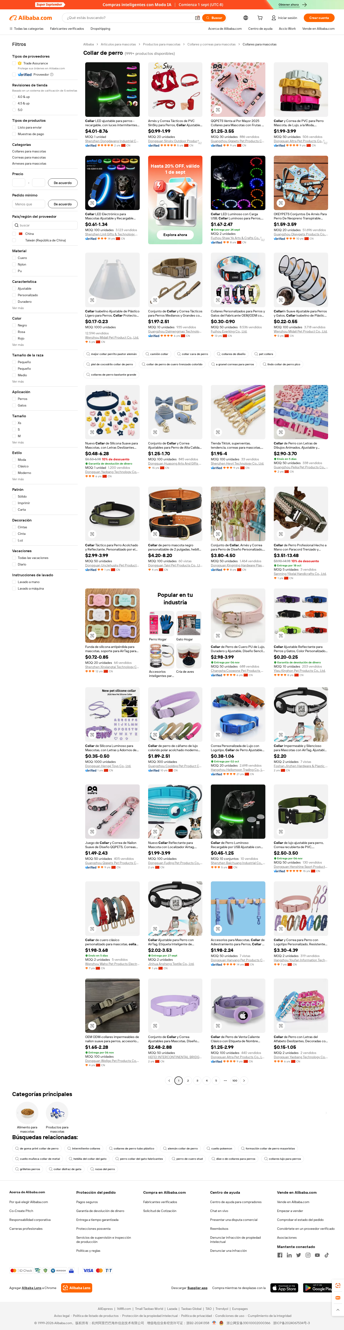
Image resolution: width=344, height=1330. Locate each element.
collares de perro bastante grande (113, 374)
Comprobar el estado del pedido (300, 1220)
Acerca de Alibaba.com (27, 1192)
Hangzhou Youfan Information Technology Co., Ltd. (301, 960)
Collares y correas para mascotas (211, 44)
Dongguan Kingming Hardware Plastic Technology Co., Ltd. (238, 565)
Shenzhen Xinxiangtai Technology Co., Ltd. (112, 667)
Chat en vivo (219, 1211)
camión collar (159, 354)
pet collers (266, 354)
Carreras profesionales (26, 1228)
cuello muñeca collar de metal (40, 1158)
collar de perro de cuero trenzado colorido (174, 364)
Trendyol (222, 1309)
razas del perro (105, 1169)
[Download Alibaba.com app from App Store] (284, 1288)
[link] (338, 1285)
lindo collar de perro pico (283, 364)
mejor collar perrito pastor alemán (114, 354)
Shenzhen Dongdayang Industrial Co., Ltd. (112, 141)
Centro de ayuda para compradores (236, 1202)
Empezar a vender (290, 1211)
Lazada (172, 1309)
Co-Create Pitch (21, 1211)
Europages (240, 1309)
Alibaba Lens (31, 1288)
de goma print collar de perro (39, 1148)
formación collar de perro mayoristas (270, 1148)
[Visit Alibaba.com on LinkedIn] (289, 1255)
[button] (197, 18)
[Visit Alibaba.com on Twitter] (298, 1255)
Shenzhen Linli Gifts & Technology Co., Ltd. (112, 234)
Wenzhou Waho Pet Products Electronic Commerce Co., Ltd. (112, 964)
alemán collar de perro (183, 1148)
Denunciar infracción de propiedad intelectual (235, 1240)
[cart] (260, 18)
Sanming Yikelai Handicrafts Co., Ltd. (300, 574)
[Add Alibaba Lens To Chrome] (76, 1288)
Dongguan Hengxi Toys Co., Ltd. (108, 766)
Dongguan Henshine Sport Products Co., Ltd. (301, 866)
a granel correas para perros (235, 364)
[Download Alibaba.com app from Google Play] (319, 1288)
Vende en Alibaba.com (293, 1202)
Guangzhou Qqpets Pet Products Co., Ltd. (238, 141)
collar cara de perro (195, 354)
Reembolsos (219, 1228)
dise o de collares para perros (235, 1158)
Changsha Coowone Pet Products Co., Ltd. (238, 670)
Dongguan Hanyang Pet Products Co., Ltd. (238, 960)
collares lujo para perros (285, 1158)
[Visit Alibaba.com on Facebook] (280, 1255)
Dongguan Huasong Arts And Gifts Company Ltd (175, 463)
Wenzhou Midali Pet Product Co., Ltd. (112, 337)
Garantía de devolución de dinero (100, 1211)
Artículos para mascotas (118, 44)
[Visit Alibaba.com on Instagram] (308, 1255)
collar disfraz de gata (67, 1169)
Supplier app (197, 1288)
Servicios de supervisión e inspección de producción (103, 1240)
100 (234, 1080)
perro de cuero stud (189, 1158)
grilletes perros (30, 1169)
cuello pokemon (221, 1148)
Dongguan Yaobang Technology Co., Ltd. (112, 472)
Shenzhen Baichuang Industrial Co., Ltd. (238, 863)
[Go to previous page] (169, 1080)
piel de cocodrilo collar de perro (112, 364)
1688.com (124, 1309)
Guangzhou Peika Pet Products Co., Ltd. (301, 467)
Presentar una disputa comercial (233, 1220)
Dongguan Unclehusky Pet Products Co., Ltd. (112, 565)
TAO (208, 1309)
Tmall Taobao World (149, 1309)
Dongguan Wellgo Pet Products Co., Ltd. (112, 1061)
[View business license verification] (214, 1323)
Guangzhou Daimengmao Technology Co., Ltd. (175, 331)
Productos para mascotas (161, 44)
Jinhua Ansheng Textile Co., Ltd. (171, 964)
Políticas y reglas (88, 1250)
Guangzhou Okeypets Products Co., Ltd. (301, 234)
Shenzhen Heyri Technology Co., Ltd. (237, 463)
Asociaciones (287, 1237)
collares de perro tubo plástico (134, 1148)
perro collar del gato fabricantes (141, 1158)
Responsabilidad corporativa (30, 1220)
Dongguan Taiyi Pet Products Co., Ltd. (175, 565)
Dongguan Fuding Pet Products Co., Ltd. (175, 863)
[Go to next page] (244, 1080)
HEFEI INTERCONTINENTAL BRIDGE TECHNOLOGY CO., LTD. (175, 1057)
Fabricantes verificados (160, 1202)
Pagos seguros (87, 1202)
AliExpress (105, 1309)
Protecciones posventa (93, 1228)
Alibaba (88, 44)
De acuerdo (63, 183)
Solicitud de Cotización (159, 1211)
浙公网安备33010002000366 (248, 1323)
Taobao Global (191, 1309)
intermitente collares (86, 1148)
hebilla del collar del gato (89, 1158)
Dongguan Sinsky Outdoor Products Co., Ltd (175, 141)
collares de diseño (233, 354)
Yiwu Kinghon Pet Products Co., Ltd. (300, 670)
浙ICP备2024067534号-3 (291, 1323)
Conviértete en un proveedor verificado (306, 1228)
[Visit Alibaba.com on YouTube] (317, 1255)
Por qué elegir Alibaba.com (28, 1202)
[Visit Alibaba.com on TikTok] (326, 1255)
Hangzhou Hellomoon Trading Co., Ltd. (238, 770)
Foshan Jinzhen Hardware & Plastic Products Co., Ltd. (301, 766)
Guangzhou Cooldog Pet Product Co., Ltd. (175, 766)
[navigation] (45, 563)
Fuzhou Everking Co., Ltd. (229, 331)
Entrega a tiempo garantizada (97, 1220)
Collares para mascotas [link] (260, 44)
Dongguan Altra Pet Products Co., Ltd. (301, 141)
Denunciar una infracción (228, 1250)
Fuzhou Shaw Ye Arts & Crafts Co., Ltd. (238, 238)
